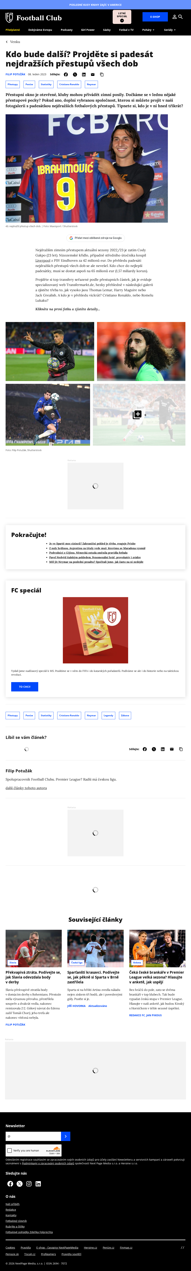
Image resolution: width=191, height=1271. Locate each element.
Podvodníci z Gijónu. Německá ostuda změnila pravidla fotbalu (88, 552)
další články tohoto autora (26, 788)
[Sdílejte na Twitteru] (75, 74)
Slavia (13, 962)
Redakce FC (137, 1015)
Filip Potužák (15, 74)
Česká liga (76, 962)
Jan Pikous (154, 1015)
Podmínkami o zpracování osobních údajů (48, 1163)
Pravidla (26, 1247)
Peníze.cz (108, 1247)
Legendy (108, 715)
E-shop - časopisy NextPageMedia (57, 1247)
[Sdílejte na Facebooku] (66, 74)
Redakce (11, 1209)
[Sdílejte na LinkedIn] (84, 74)
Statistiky (46, 84)
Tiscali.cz (29, 1254)
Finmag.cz (126, 1247)
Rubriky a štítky (15, 1226)
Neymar (91, 84)
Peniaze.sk (12, 1254)
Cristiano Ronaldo (69, 84)
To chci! (24, 686)
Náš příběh (13, 1204)
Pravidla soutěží (71, 1254)
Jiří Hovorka (76, 1006)
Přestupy (13, 84)
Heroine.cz (90, 1247)
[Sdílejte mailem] (93, 74)
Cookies (10, 1247)
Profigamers (48, 1254)
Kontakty (11, 1215)
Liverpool (42, 260)
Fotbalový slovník (16, 1221)
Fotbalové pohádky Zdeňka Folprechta (29, 1232)
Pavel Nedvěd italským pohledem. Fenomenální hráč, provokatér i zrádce (95, 557)
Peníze (29, 84)
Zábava (125, 715)
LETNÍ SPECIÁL (122, 15)
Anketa (137, 962)
